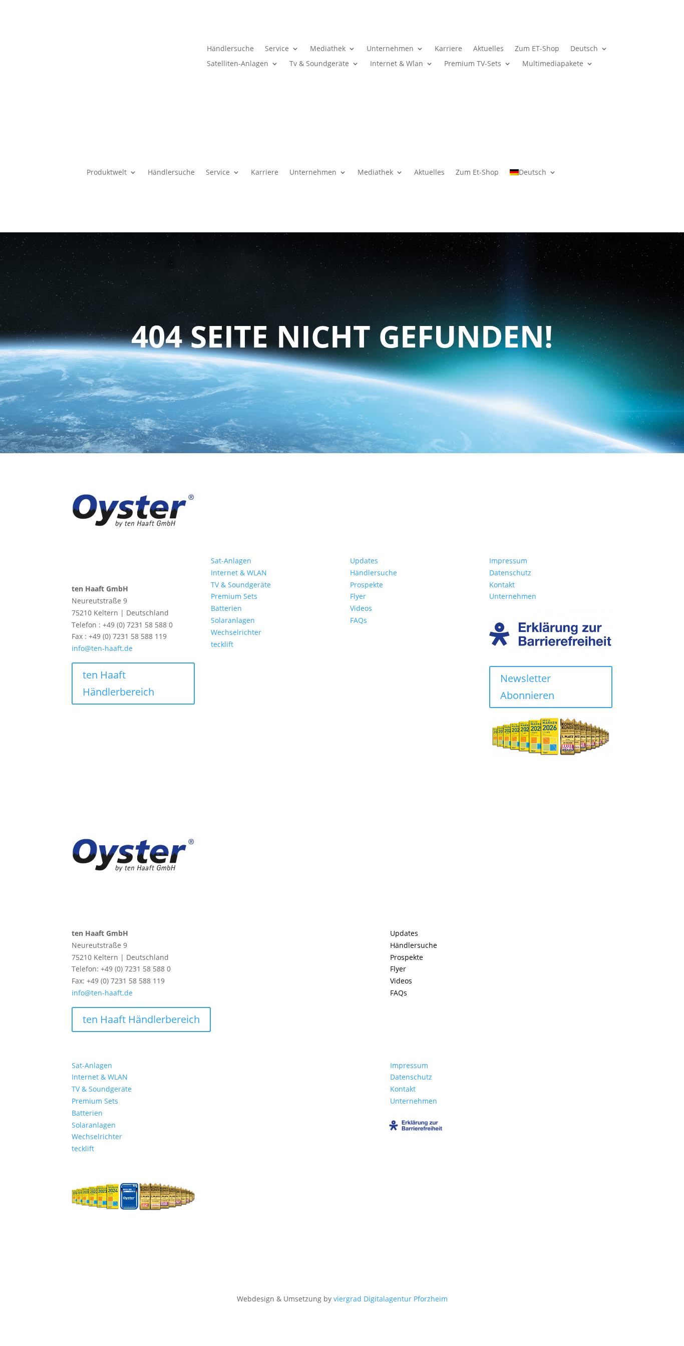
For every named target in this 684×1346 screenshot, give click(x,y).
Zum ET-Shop (537, 49)
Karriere (448, 49)
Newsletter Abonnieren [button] (527, 686)
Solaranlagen (233, 620)
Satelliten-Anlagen (237, 64)
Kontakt (502, 584)
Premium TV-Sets (472, 64)
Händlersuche (230, 49)
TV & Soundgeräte (241, 584)
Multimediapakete (552, 64)
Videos (361, 608)
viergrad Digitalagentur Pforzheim (390, 1298)
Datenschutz (510, 572)
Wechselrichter (236, 632)
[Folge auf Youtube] (140, 563)
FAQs (358, 620)
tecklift (222, 644)
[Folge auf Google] (120, 563)
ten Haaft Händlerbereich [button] (118, 683)
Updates (364, 560)
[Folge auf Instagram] (80, 563)
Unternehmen (390, 49)
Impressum (508, 560)
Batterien (226, 608)
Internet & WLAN (239, 572)
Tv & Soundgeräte (319, 64)
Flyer (358, 596)
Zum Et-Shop (477, 172)
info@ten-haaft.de (102, 648)
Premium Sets (234, 596)
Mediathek (328, 49)
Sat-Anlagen (231, 560)
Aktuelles (488, 49)
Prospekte (366, 584)
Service (277, 49)
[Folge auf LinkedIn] (100, 563)
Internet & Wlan (396, 64)
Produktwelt (107, 172)
